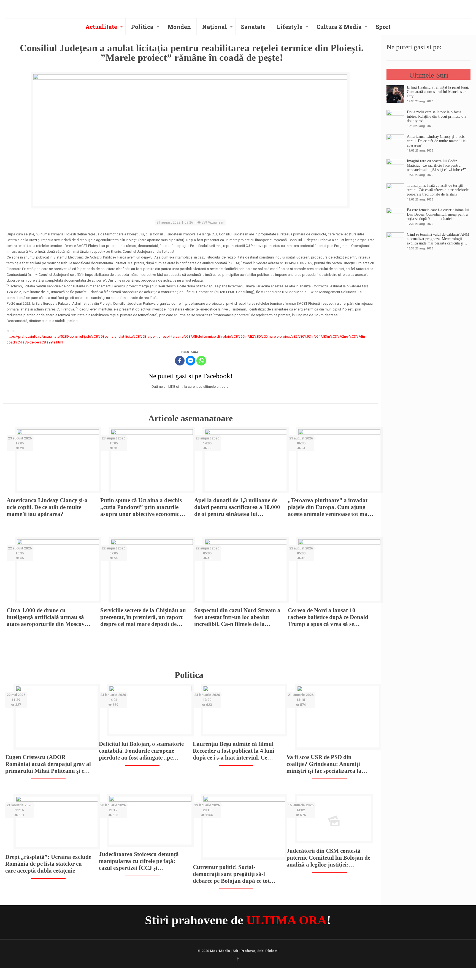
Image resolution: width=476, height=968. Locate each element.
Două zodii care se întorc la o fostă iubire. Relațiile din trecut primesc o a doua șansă (436, 116)
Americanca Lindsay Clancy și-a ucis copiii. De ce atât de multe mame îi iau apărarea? (47, 507)
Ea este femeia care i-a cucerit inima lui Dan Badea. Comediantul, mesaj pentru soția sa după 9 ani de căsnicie (438, 214)
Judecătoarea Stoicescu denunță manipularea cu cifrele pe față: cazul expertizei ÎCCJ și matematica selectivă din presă (139, 861)
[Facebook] (180, 360)
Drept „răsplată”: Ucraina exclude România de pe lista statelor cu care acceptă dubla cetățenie (48, 864)
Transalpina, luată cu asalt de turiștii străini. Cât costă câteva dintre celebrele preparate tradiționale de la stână (438, 189)
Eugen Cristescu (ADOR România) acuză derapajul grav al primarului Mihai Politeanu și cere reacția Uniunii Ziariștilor (48, 764)
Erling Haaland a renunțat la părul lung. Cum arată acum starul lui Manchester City (438, 91)
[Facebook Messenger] (190, 360)
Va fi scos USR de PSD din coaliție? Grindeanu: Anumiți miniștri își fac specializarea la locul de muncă (323, 764)
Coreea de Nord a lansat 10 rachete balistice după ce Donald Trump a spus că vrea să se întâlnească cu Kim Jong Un (328, 617)
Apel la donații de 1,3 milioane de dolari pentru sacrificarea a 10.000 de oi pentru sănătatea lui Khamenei (237, 507)
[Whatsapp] (201, 360)
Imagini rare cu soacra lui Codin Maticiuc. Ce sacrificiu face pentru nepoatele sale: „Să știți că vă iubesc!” (436, 165)
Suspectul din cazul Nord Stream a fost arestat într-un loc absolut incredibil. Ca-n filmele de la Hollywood (237, 617)
